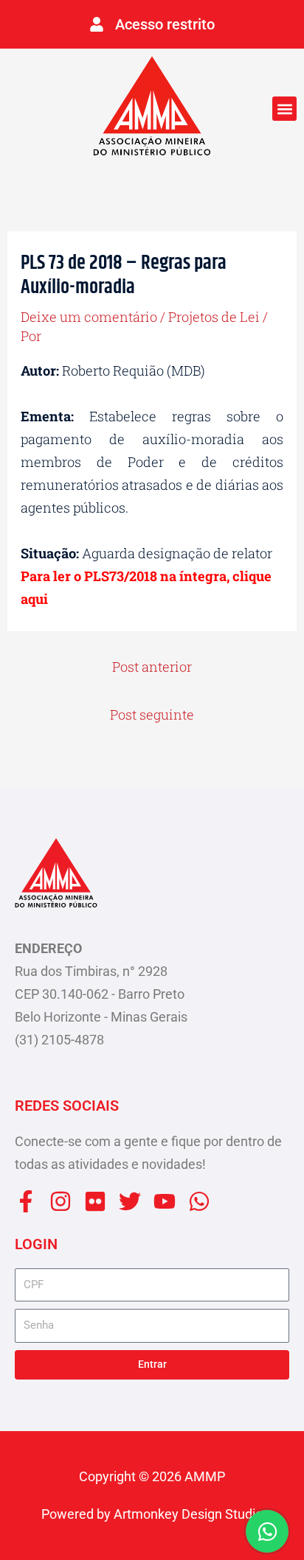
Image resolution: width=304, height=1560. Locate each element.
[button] (284, 108)
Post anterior (152, 666)
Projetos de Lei (214, 317)
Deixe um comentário (89, 317)
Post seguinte (152, 714)
